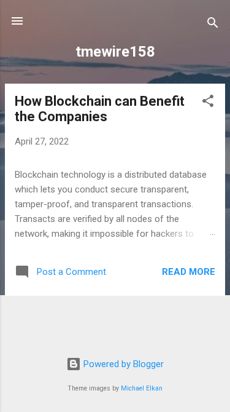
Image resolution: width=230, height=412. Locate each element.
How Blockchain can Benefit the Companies (100, 108)
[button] (208, 103)
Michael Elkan (142, 388)
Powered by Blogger (122, 364)
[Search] (212, 25)
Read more (188, 271)
